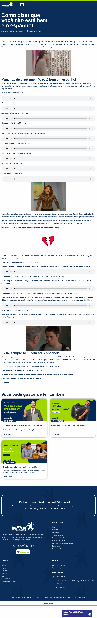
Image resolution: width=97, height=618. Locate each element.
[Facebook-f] (19, 545)
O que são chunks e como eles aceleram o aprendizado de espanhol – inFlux (30, 227)
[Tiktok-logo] (32, 545)
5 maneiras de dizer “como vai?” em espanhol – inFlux (22, 370)
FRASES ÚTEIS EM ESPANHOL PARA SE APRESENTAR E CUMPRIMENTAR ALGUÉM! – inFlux (37, 374)
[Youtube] (23, 545)
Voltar (68, 610)
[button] (22, 4)
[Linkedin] (27, 545)
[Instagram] (14, 545)
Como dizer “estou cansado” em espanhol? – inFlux (21, 378)
